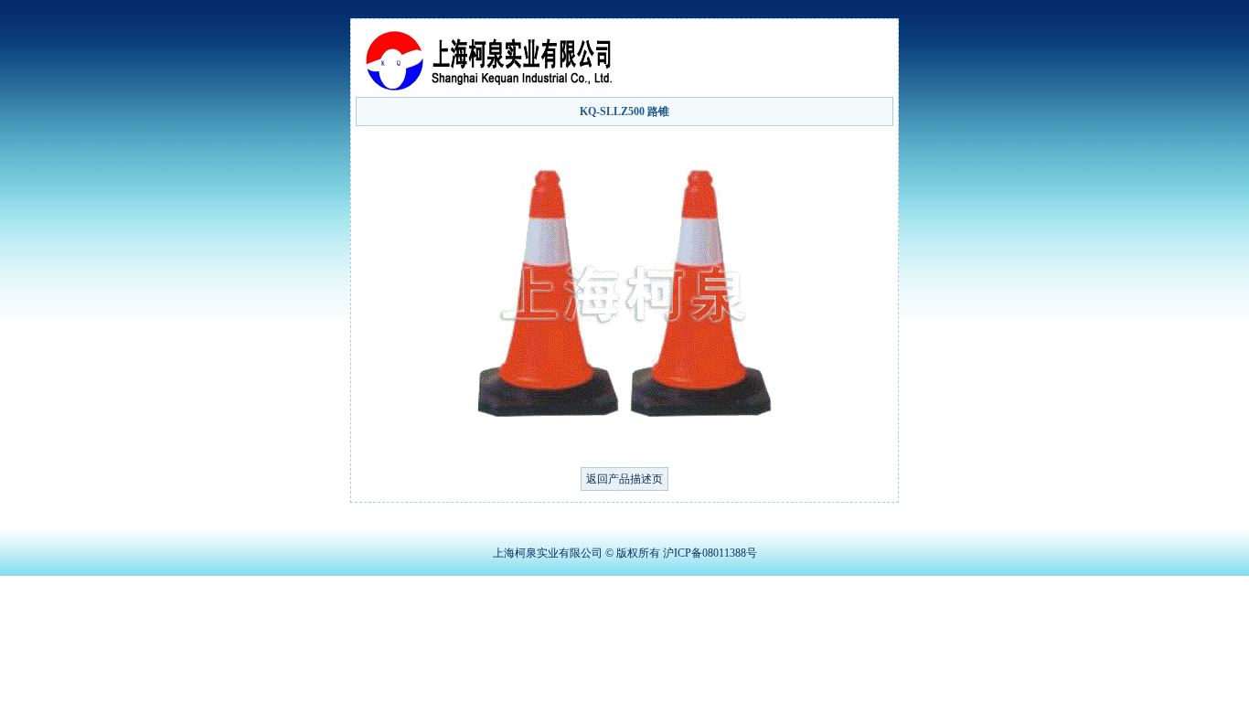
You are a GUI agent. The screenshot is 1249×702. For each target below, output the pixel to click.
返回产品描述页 (624, 479)
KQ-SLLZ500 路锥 (624, 111)
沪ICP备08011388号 (710, 553)
